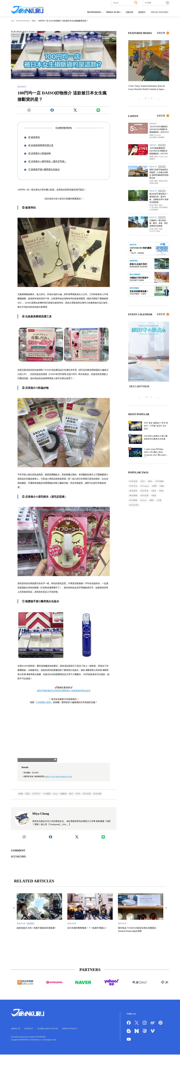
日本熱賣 (97, 794)
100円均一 (37, 794)
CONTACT (28, 1029)
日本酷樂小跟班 (43, 702)
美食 (162, 491)
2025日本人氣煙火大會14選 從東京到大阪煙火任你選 (156, 437)
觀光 (156, 205)
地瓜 (161, 229)
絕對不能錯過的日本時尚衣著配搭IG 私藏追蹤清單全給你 (63, 691)
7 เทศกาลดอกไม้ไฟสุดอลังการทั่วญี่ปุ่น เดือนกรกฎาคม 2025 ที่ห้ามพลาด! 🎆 (156, 452)
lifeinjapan (145, 486)
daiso (56, 794)
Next (158, 98)
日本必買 (87, 794)
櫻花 (152, 500)
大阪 (159, 500)
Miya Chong (40, 813)
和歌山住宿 (163, 181)
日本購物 (160, 481)
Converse (158, 135)
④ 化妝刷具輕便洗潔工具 (40, 145)
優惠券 (152, 159)
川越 (158, 231)
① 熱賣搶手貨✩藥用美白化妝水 (44, 169)
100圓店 (47, 794)
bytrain (143, 500)
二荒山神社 (154, 207)
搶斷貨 (64, 794)
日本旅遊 (133, 481)
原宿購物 (161, 137)
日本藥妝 (133, 500)
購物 (21, 794)
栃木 (161, 205)
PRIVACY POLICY (69, 1029)
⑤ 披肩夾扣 (34, 137)
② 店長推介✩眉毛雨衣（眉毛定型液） (47, 161)
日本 (78, 794)
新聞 (155, 486)
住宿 (151, 181)
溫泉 (154, 491)
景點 (162, 486)
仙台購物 (153, 137)
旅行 (71, 794)
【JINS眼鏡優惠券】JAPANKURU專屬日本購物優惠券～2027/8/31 (158, 151)
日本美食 (145, 491)
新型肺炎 (133, 491)
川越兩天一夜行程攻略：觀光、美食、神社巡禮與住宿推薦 (158, 223)
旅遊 (154, 496)
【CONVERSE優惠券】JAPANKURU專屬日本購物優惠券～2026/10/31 (159, 129)
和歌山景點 (154, 183)
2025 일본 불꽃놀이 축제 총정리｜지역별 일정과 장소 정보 (156, 426)
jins (167, 156)
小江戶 (152, 231)
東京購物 (133, 496)
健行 (156, 181)
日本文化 (133, 486)
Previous (138, 98)
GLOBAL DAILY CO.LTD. (47, 1029)
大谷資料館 (154, 209)
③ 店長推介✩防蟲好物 (39, 153)
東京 (28, 794)
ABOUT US (15, 1029)
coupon (161, 156)
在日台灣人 (134, 505)
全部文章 (161, 33)
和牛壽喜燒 (163, 207)
